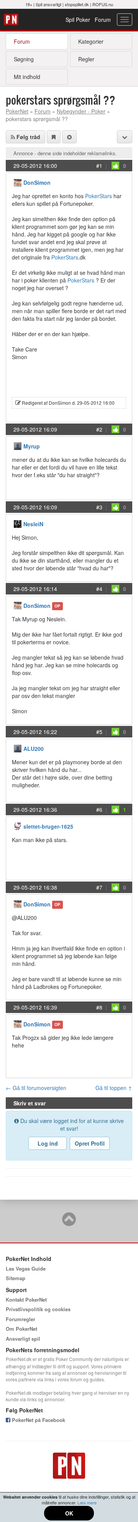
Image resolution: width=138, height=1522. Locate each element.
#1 (99, 165)
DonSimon (37, 182)
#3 (99, 507)
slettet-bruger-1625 (48, 826)
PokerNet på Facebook (37, 1419)
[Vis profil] (17, 182)
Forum (103, 19)
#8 (99, 1007)
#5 (99, 732)
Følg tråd (27, 137)
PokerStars (98, 196)
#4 (99, 589)
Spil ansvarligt (48, 4)
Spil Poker (78, 19)
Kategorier (91, 41)
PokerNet (12, 19)
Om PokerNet (21, 1328)
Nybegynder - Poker (81, 111)
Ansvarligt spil (23, 1338)
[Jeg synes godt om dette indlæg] (115, 165)
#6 (99, 809)
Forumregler (20, 1319)
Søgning (24, 59)
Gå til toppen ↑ (113, 1088)
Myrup (31, 446)
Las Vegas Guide (26, 1268)
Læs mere (87, 1502)
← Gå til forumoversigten (36, 1088)
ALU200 (33, 748)
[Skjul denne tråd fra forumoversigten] (69, 136)
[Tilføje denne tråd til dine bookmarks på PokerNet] (54, 136)
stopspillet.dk (77, 4)
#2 (99, 429)
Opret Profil (90, 1143)
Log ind (48, 1143)
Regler (86, 59)
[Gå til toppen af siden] (69, 1222)
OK (69, 1513)
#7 (99, 887)
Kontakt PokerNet (26, 1299)
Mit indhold (27, 76)
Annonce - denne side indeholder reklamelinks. (65, 153)
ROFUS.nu (102, 4)
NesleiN (33, 524)
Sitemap (15, 1278)
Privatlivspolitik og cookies (38, 1309)
